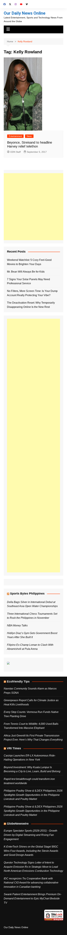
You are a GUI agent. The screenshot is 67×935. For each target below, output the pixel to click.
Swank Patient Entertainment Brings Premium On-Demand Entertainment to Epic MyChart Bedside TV (32, 898)
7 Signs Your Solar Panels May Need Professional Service (28, 281)
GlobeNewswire (18, 823)
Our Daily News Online (24, 13)
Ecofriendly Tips (18, 681)
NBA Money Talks (17, 625)
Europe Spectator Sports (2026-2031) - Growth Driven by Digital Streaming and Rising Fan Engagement (30, 834)
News (29, 136)
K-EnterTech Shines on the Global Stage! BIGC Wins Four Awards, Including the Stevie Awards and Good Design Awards (31, 850)
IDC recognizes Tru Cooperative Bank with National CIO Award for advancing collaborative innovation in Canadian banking (31, 882)
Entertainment (15, 136)
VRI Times (14, 748)
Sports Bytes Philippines (27, 593)
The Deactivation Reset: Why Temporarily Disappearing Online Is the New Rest (31, 304)
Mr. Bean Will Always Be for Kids (26, 271)
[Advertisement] (33, 206)
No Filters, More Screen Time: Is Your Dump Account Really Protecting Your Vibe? (32, 293)
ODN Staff (15, 152)
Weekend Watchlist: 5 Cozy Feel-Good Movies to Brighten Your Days (29, 262)
